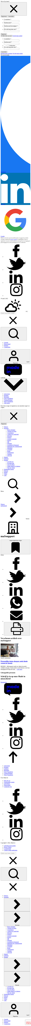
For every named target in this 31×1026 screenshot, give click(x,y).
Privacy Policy (8, 847)
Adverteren (7, 783)
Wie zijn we (7, 780)
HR (8, 442)
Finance (9, 437)
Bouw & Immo (11, 430)
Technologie (10, 452)
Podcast (6, 471)
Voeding (9, 454)
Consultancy (10, 433)
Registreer (3, 423)
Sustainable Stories (9, 469)
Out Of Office (11, 464)
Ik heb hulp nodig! (17, 36)
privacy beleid (13, 239)
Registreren (4, 16)
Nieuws (6, 427)
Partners (6, 345)
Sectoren (6, 428)
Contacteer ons (8, 786)
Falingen (6, 458)
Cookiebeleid (7, 848)
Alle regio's (7, 403)
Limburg (6, 769)
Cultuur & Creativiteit (13, 434)
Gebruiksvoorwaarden (10, 845)
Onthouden (12, 45)
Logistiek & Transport (13, 445)
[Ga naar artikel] (10, 656)
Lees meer (19, 669)
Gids (5, 475)
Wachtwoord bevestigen (11, 26)
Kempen (6, 395)
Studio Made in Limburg (13, 466)
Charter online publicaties (10, 850)
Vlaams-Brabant (8, 400)
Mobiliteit (9, 448)
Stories (6, 472)
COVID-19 (10, 461)
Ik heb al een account (6, 36)
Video (5, 474)
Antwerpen (7, 394)
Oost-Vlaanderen (8, 398)
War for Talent (11, 468)
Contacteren (7, 347)
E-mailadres (7, 19)
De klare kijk (10, 463)
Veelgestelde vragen (9, 782)
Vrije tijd (9, 455)
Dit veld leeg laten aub (10, 29)
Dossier (6, 460)
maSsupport (4, 505)
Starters (6, 457)
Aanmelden (11, 16)
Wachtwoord (8, 22)
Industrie (9, 443)
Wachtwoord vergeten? (7, 53)
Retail (8, 451)
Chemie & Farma (11, 431)
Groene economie (12, 439)
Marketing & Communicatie (14, 446)
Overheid (9, 449)
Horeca (9, 440)
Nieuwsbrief (7, 344)
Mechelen (6, 397)
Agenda (6, 342)
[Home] (13, 376)
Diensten (9, 436)
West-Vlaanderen (8, 401)
